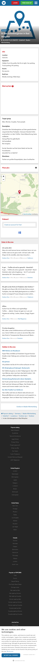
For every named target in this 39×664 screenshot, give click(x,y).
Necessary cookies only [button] (29, 654)
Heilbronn (30, 258)
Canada (15, 538)
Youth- (12, 454)
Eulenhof (22, 40)
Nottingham (15, 495)
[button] (19, 660)
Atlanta (15, 520)
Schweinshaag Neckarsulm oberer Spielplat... (17, 379)
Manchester (15, 474)
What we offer (15, 448)
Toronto (15, 540)
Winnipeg (15, 555)
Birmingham (15, 477)
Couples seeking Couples (15, 614)
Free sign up (27, 3)
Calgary (15, 546)
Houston (15, 523)
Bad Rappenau (22, 319)
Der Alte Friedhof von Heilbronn (12, 390)
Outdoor (4, 30)
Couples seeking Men (15, 608)
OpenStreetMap (27, 214)
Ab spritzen (6, 361)
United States (15, 503)
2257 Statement (15, 460)
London (15, 471)
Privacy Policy (15, 442)
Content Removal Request (15, 457)
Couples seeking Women (15, 611)
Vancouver (15, 552)
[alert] (19, 645)
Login (15, 3)
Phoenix (15, 511)
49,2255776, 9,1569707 (10, 40)
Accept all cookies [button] (11, 655)
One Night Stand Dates (15, 584)
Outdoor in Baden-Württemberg (27, 406)
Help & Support (15, 430)
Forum (15, 578)
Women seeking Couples (15, 605)
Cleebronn (30, 297)
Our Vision (15, 451)
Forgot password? (15, 445)
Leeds (15, 480)
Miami (15, 529)
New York (15, 505)
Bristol (15, 489)
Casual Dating (15, 581)
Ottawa (15, 558)
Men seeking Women (15, 593)
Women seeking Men (15, 599)
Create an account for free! (13, 225)
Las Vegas (15, 526)
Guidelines (15, 433)
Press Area (15, 625)
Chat (15, 575)
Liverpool (15, 486)
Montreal (15, 543)
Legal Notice (15, 439)
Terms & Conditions (15, 436)
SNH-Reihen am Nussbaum (11, 351)
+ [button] (3, 176)
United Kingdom (15, 468)
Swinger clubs (15, 587)
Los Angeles (15, 517)
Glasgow (15, 483)
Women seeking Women (15, 602)
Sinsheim (30, 277)
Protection (17, 454)
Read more (10, 651)
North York (15, 564)
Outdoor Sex (5, 258)
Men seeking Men (15, 590)
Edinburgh (15, 492)
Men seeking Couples (15, 596)
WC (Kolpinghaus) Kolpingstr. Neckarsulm (16, 368)
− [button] (3, 179)
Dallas (15, 514)
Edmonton (15, 549)
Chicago (15, 508)
